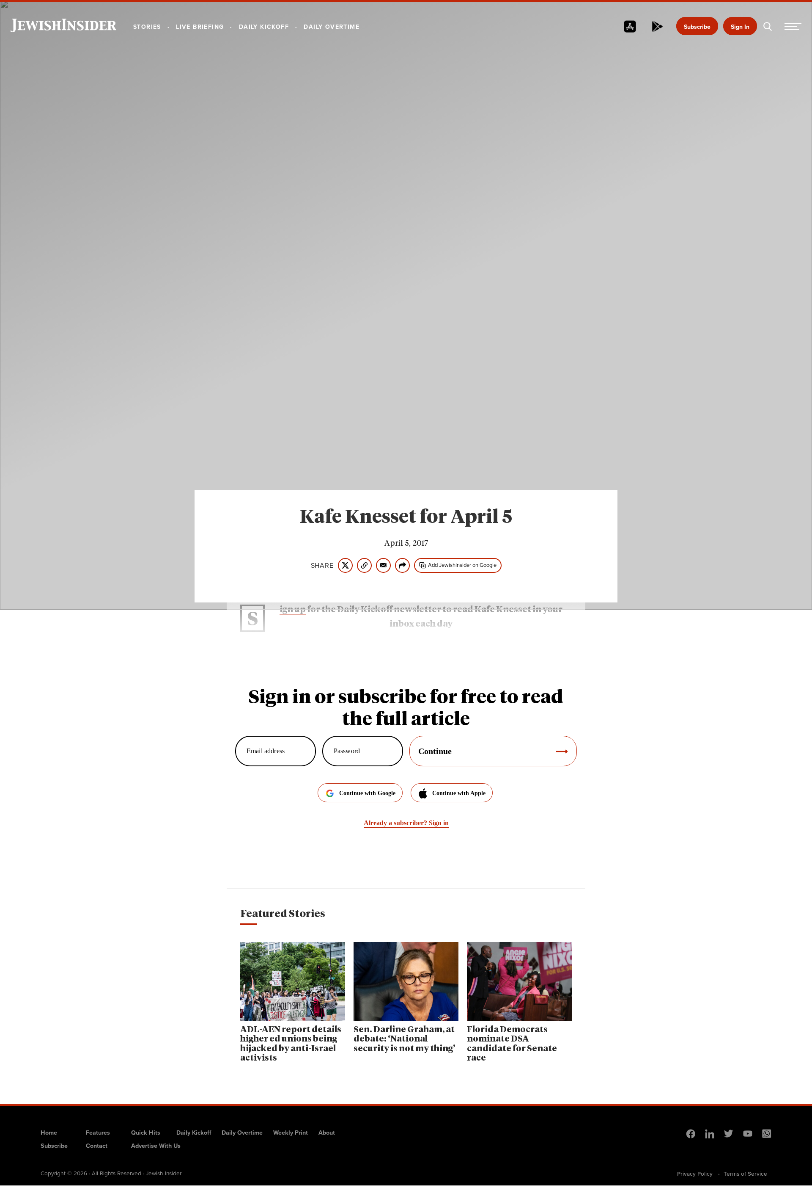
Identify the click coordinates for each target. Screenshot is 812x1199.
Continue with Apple (459, 793)
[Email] (383, 565)
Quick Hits (145, 1132)
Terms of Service (745, 1173)
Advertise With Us (156, 1145)
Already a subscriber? (406, 822)
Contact (96, 1145)
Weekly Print (290, 1132)
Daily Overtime (242, 1132)
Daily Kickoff (193, 1132)
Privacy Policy (695, 1173)
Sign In (740, 26)
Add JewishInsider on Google (462, 565)
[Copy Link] (364, 565)
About (326, 1132)
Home (49, 1132)
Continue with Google (367, 793)
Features (98, 1132)
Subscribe (697, 26)
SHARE (322, 565)
